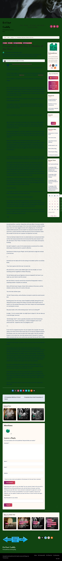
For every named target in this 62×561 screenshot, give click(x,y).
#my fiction (9, 56)
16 (57, 204)
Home (35, 555)
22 (55, 206)
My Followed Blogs (33, 27)
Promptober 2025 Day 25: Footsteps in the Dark (37, 414)
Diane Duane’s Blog (52, 151)
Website (6, 473)
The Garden (33, 25)
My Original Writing (18, 43)
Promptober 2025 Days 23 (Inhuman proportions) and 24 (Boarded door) (52, 188)
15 (54, 204)
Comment (6, 443)
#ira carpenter (36, 54)
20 (49, 206)
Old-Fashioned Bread (53, 164)
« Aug (51, 215)
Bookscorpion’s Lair (52, 145)
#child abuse (13, 54)
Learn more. (7, 495)
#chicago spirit (7, 54)
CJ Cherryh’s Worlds (53, 155)
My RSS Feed (54, 77)
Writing (26, 25)
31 (60, 209)
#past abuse (30, 56)
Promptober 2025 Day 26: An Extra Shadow (23, 414)
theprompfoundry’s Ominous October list (22, 64)
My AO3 (57, 558)
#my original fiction (17, 56)
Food (38, 25)
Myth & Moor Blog (52, 148)
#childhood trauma (21, 54)
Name (5, 461)
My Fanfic (10, 43)
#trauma (35, 56)
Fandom (42, 25)
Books (21, 25)
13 (49, 204)
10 (60, 201)
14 (52, 204)
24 (60, 206)
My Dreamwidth (41, 555)
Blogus (26, 556)
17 (60, 204)
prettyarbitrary (9, 52)
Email (5, 467)
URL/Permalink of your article (11, 497)
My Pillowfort (49, 555)
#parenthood (24, 56)
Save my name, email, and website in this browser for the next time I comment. (23, 479)
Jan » (55, 215)
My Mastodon (56, 555)
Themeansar (5, 557)
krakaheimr (40, 75)
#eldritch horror (28, 54)
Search (50, 115)
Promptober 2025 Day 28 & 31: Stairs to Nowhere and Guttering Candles (53, 169)
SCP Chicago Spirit (27, 43)
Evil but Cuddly (9, 547)
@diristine (21, 75)
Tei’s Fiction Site (52, 137)
